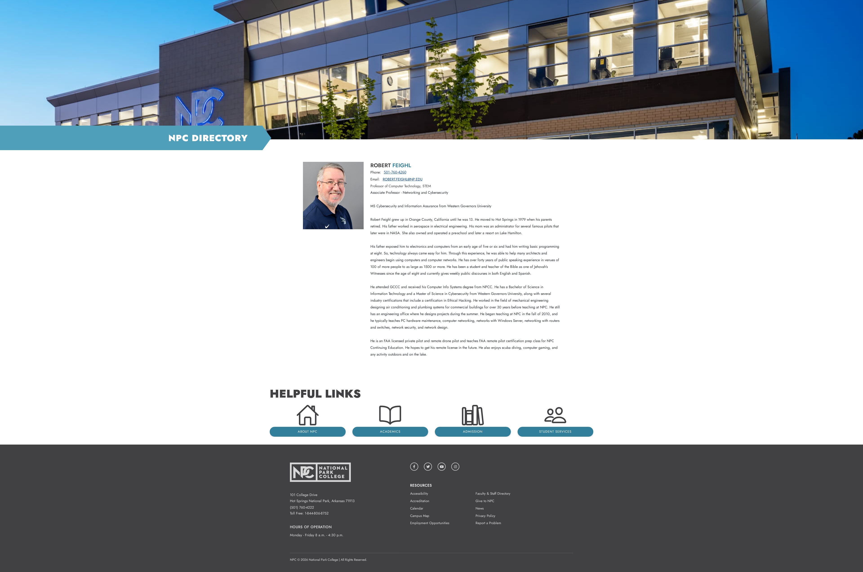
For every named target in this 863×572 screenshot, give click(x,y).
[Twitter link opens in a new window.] (428, 467)
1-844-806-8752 (317, 513)
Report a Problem (488, 523)
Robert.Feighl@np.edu (403, 179)
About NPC (307, 431)
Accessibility (419, 493)
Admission (473, 431)
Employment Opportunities (429, 523)
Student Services (555, 431)
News (480, 508)
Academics (390, 431)
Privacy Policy (485, 515)
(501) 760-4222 (302, 507)
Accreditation (419, 501)
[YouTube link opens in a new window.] (442, 467)
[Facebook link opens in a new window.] (414, 467)
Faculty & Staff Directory (493, 493)
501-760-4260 (395, 172)
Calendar (416, 508)
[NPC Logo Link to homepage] (320, 488)
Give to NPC (485, 501)
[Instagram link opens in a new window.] (455, 467)
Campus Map (419, 515)
